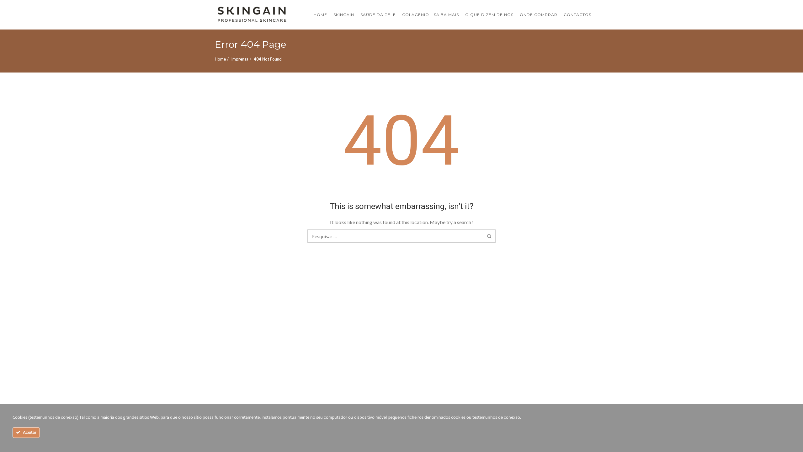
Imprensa (239, 59)
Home (220, 59)
